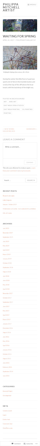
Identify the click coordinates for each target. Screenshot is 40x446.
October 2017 (7, 298)
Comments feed (7, 424)
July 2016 (6, 337)
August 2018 (7, 272)
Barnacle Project (7, 391)
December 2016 (8, 328)
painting (7, 113)
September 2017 (8, 302)
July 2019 (6, 241)
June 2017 (6, 306)
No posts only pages (9, 196)
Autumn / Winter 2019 (10, 204)
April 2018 (6, 289)
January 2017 (7, 324)
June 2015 (6, 363)
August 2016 (7, 332)
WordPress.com (7, 428)
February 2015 (7, 367)
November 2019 (8, 233)
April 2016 (6, 345)
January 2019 (7, 259)
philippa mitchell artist (11, 7)
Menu (33, 4)
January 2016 (7, 350)
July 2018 (6, 276)
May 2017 (6, 311)
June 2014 (6, 376)
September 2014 (8, 371)
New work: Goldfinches (9, 130)
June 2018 (6, 280)
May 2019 (6, 246)
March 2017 (6, 319)
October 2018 (7, 263)
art (5, 102)
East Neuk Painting (12, 109)
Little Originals (7, 200)
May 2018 (6, 285)
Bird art (12, 102)
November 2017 (8, 293)
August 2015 (7, 358)
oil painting (27, 109)
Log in (4, 415)
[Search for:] (14, 180)
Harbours (32, 129)
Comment (29, 162)
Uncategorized (18, 99)
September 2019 (8, 237)
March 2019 (6, 254)
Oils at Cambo (7, 213)
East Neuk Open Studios (14, 105)
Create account (7, 411)
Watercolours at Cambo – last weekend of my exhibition (19, 209)
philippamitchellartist (26, 40)
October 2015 (7, 354)
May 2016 (6, 341)
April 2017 (6, 315)
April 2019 (6, 250)
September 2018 (8, 267)
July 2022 (6, 228)
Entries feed (6, 419)
